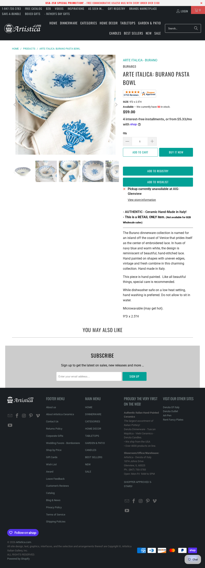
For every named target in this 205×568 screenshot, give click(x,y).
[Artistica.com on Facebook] (17, 416)
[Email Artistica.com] (10, 416)
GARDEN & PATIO (95, 443)
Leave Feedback (55, 478)
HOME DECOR (93, 428)
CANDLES (90, 450)
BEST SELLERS (93, 457)
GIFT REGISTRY (116, 8)
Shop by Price (53, 450)
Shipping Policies (55, 521)
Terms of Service (55, 514)
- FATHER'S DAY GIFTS (57, 14)
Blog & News (53, 500)
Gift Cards (51, 457)
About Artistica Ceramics (60, 414)
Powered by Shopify (18, 558)
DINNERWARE (93, 414)
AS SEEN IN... (96, 8)
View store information (142, 199)
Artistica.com (23, 542)
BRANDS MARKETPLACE (143, 8)
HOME (88, 407)
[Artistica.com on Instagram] (24, 416)
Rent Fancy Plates (173, 419)
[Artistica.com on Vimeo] (38, 416)
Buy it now (176, 152)
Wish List (51, 464)
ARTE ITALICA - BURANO (140, 60)
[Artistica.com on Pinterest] (31, 416)
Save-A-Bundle (11, 14)
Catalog (50, 492)
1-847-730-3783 (11, 8)
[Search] (196, 28)
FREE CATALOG (33, 8)
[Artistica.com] (22, 28)
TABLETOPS (92, 435)
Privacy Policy (54, 507)
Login (184, 11)
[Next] (116, 105)
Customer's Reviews (57, 485)
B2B (48, 8)
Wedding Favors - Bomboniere (63, 443)
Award (49, 471)
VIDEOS (59, 8)
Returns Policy (54, 428)
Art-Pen (167, 415)
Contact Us (52, 421)
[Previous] (15, 105)
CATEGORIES (92, 421)
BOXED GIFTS (32, 14)
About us (51, 407)
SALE (88, 471)
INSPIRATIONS (76, 8)
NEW (88, 464)
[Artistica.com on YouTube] (10, 425)
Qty (125, 133)
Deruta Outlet (170, 411)
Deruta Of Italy (171, 407)
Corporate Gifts (54, 435)
